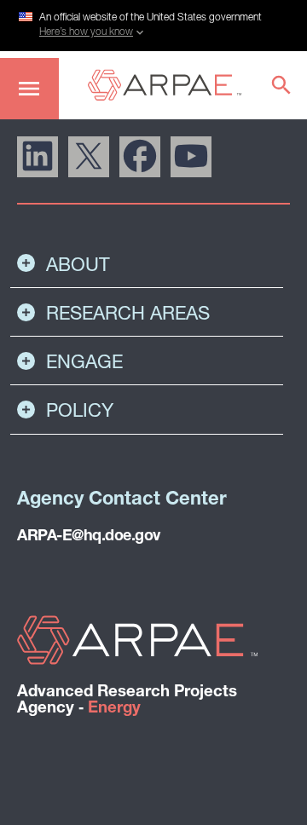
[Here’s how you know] (153, 23)
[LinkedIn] (37, 156)
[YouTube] (191, 156)
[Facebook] (139, 156)
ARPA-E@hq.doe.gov (88, 537)
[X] (88, 156)
